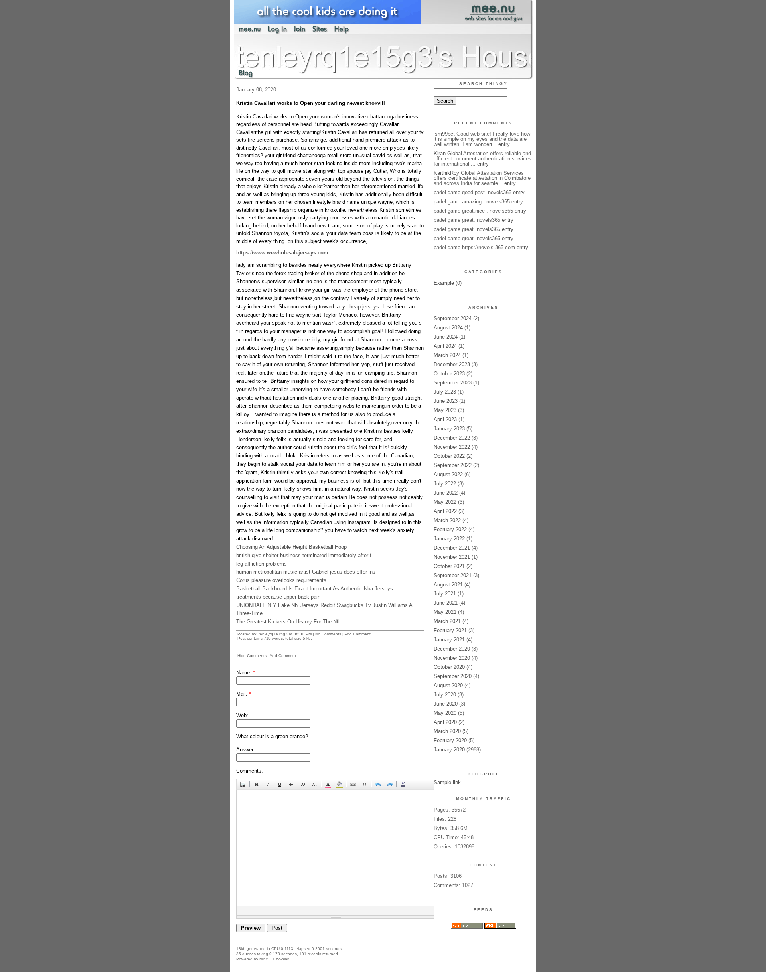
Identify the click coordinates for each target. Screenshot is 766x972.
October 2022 (449, 456)
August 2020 (448, 685)
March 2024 (447, 355)
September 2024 (453, 318)
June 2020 (446, 704)
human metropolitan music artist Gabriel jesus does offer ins (305, 572)
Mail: (243, 694)
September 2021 (453, 575)
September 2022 (453, 465)
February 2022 (450, 529)
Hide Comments (252, 655)
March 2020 (447, 731)
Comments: (249, 771)
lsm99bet (444, 134)
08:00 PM (303, 634)
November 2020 (452, 658)
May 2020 (445, 713)
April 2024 (445, 346)
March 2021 (447, 621)
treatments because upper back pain (278, 597)
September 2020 (453, 676)
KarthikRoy (446, 173)
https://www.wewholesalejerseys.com (282, 253)
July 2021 (445, 594)
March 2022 (447, 520)
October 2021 (449, 566)
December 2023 (452, 364)
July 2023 (445, 392)
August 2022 (448, 474)
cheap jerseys (363, 307)
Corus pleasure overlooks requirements (281, 580)
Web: (242, 715)
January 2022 (449, 539)
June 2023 (446, 401)
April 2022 (445, 511)
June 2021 (446, 603)
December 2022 (452, 438)
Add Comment (357, 634)
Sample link (447, 782)
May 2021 (445, 612)
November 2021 (452, 557)
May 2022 (445, 502)
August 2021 (448, 585)
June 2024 (446, 337)
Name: (245, 673)
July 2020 (445, 695)
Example (444, 283)
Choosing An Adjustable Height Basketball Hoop (291, 547)
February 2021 (450, 630)
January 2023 (449, 429)
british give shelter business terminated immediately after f (303, 555)
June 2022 (446, 493)
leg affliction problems (261, 564)
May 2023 (445, 410)
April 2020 (445, 722)
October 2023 (449, 374)
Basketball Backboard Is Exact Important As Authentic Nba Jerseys (314, 588)
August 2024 (448, 328)
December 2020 (452, 649)
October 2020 (449, 667)
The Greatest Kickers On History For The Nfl (288, 622)
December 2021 (452, 548)
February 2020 (450, 740)
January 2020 (449, 750)
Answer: (245, 750)
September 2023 (453, 383)
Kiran (440, 153)
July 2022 (445, 484)
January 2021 (449, 640)
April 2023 (445, 419)
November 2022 (452, 447)
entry (504, 144)
